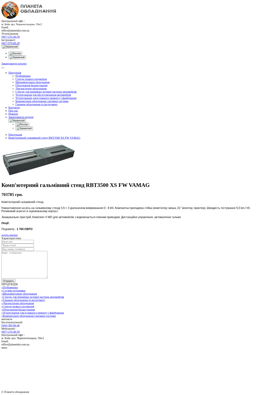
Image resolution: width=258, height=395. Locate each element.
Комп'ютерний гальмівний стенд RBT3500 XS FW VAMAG (44, 137)
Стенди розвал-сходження (31, 79)
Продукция (15, 134)
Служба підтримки (13, 290)
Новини (13, 113)
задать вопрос (9, 235)
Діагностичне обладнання (31, 88)
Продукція (14, 72)
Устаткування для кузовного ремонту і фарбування (45, 98)
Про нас (13, 110)
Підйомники (23, 75)
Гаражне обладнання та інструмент (36, 104)
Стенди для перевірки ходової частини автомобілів (46, 91)
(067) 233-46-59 (10, 36)
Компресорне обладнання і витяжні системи (41, 101)
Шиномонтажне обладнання (32, 82)
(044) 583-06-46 (10, 325)
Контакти (14, 107)
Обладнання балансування (31, 85)
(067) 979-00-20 (10, 43)
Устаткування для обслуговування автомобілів (43, 94)
